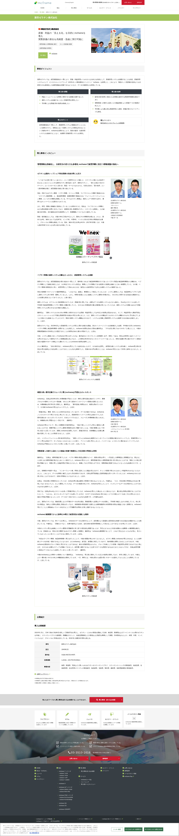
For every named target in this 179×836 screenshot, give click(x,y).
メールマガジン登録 (130, 773)
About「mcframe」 (42, 771)
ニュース (39, 773)
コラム (38, 776)
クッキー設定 (117, 829)
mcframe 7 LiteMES (64, 780)
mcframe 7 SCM (64, 773)
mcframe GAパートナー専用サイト (111, 819)
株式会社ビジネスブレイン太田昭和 (112, 123)
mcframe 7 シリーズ (65, 771)
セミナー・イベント (108, 768)
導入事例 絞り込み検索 (107, 700)
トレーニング (85, 782)
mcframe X (62, 783)
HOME (36, 12)
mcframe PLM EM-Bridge (66, 799)
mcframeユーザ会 (86, 779)
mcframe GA (62, 803)
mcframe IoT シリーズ (65, 787)
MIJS (138, 819)
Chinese (67, 2)
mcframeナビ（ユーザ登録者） (44, 819)
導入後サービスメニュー (88, 784)
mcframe (54, 53)
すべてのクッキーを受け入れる (153, 829)
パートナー (105, 771)
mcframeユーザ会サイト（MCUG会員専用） (48, 821)
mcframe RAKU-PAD (65, 791)
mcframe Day (128, 776)
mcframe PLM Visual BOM (66, 797)
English (72, 2)
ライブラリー (40, 779)
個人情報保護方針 (34, 833)
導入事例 (42, 12)
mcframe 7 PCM (64, 775)
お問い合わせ (128, 2)
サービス (83, 776)
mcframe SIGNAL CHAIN (66, 789)
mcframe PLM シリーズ (66, 795)
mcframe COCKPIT (64, 809)
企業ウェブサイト (43, 674)
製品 (59, 768)
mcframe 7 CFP (63, 777)
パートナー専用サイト (85, 819)
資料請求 (139, 2)
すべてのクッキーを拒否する (133, 829)
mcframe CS (62, 805)
